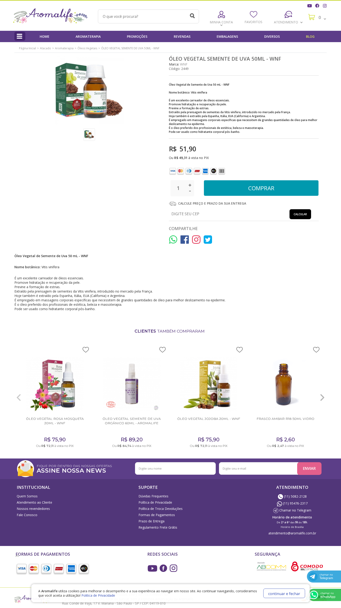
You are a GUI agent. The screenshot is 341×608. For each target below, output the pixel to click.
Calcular (300, 214)
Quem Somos (27, 496)
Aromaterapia (88, 36)
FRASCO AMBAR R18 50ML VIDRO (285, 419)
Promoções (137, 36)
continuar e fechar (284, 593)
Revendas (182, 36)
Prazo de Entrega (151, 521)
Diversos (272, 36)
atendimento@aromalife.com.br (292, 533)
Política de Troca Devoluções (160, 508)
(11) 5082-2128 (295, 496)
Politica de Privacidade (98, 595)
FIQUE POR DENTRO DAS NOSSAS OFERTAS (74, 468)
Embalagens (227, 36)
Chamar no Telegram (294, 510)
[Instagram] (325, 5)
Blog (310, 36)
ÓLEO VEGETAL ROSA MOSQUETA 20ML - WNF (55, 421)
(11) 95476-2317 (295, 503)
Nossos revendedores (33, 508)
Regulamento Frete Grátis (157, 527)
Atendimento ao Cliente (34, 502)
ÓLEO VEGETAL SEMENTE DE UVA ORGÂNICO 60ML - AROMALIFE (132, 421)
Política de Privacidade (155, 502)
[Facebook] (318, 5)
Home (44, 36)
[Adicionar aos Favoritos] (86, 349)
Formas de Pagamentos (156, 515)
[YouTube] (310, 5)
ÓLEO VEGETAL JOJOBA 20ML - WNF (208, 419)
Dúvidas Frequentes (153, 496)
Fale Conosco (27, 515)
